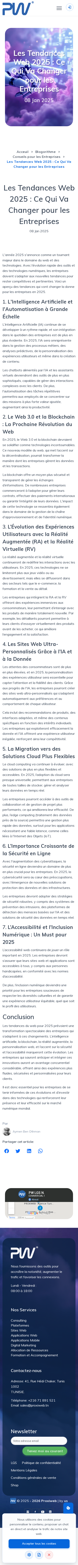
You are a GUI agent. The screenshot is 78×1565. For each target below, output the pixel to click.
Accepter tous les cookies (39, 1543)
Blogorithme (45, 152)
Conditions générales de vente (33, 1478)
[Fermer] (49, 1555)
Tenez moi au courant (45, 1451)
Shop (15, 1485)
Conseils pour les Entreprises (37, 157)
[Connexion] (69, 7)
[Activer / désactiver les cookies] (68, 1508)
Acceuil (23, 152)
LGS (14, 1463)
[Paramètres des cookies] (29, 1555)
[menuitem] (14, 1462)
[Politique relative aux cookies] (39, 1555)
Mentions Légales (24, 1470)
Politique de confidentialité (41, 1463)
